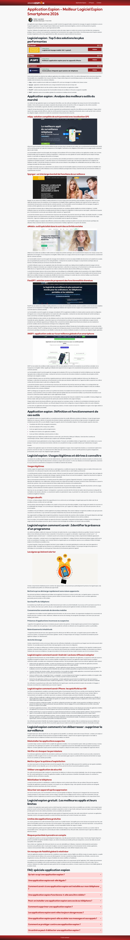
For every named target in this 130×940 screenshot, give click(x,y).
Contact (99, 3)
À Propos (91, 3)
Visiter (94, 49)
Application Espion (81, 3)
